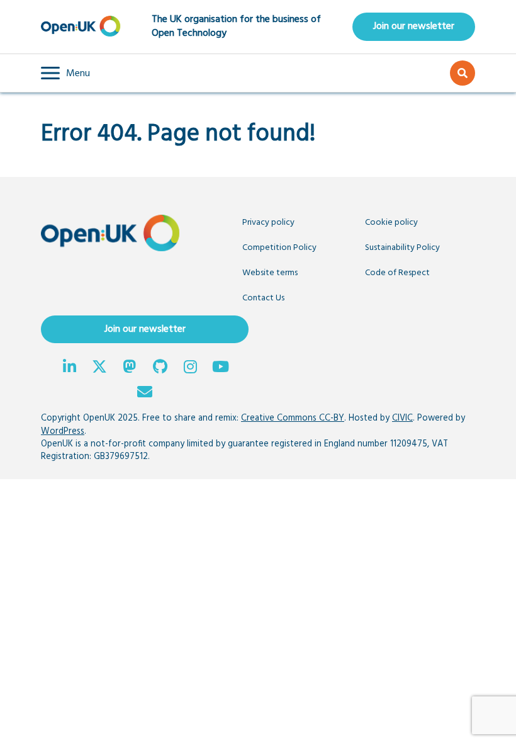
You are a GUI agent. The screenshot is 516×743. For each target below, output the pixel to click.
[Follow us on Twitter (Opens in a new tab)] (99, 368)
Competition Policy (279, 248)
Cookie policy (391, 222)
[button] (65, 73)
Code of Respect (397, 273)
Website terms (270, 273)
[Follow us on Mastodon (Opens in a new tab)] (129, 368)
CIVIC (402, 418)
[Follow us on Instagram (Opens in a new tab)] (190, 368)
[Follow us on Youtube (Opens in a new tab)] (220, 368)
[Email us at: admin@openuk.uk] (144, 393)
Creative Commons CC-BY (292, 418)
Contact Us (263, 298)
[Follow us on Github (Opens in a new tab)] (159, 368)
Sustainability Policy (402, 248)
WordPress (62, 431)
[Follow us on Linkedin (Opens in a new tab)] (69, 368)
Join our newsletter (413, 26)
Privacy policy (268, 222)
